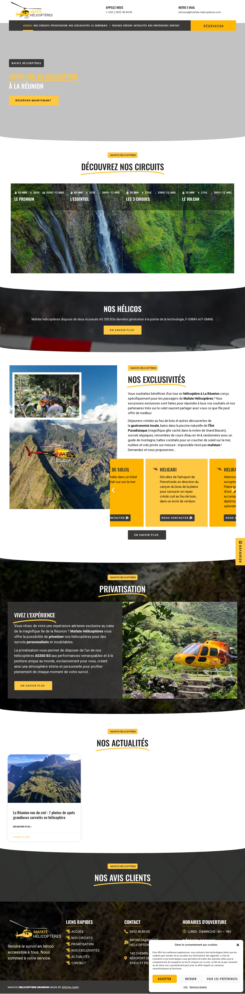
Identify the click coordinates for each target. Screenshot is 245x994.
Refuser (191, 979)
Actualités (140, 25)
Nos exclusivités (79, 25)
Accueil (28, 25)
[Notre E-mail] (172, 10)
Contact (175, 25)
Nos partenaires (158, 25)
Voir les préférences (222, 979)
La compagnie (99, 25)
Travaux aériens (122, 25)
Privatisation (59, 25)
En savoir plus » (22, 826)
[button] (238, 945)
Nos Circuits (42, 25)
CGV (185, 987)
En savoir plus (25, 208)
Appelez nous (114, 7)
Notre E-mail (186, 7)
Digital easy (70, 987)
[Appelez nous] (99, 10)
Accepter (164, 979)
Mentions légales (198, 987)
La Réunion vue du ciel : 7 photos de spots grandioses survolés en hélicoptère (44, 815)
